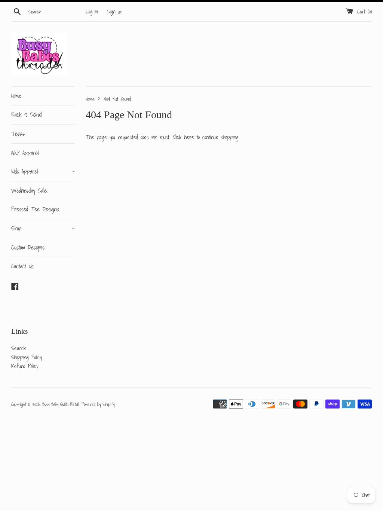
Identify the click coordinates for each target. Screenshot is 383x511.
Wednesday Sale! (29, 190)
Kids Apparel (42, 171)
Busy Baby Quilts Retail (60, 404)
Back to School (26, 114)
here (189, 136)
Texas (18, 133)
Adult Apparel (25, 152)
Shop (42, 228)
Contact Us (22, 266)
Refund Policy (24, 365)
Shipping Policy (26, 356)
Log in (92, 11)
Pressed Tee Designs (35, 209)
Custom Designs (28, 247)
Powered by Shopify (98, 404)
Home (16, 96)
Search (18, 347)
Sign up (114, 11)
